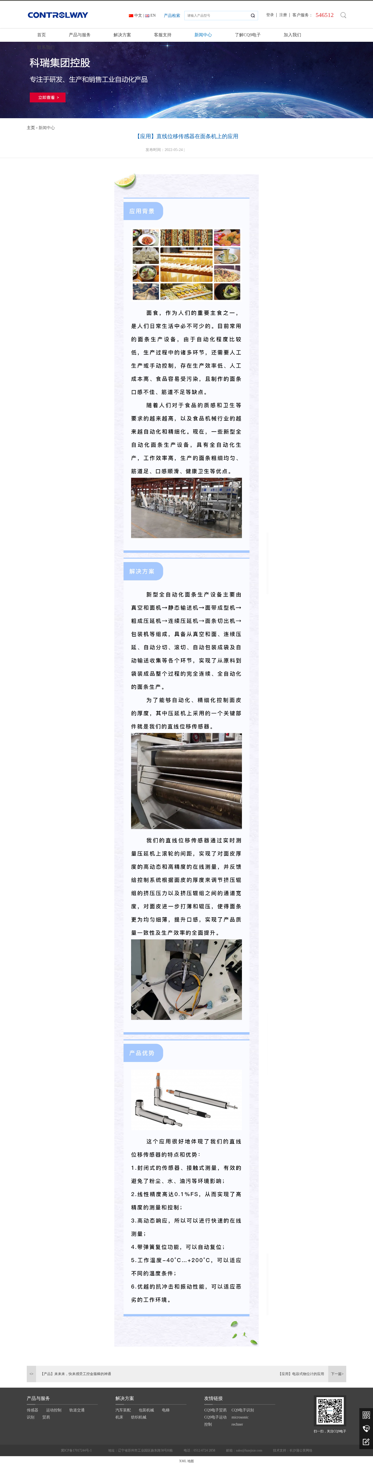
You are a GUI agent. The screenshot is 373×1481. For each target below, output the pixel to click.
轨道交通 (77, 1410)
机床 (119, 1417)
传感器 (32, 1410)
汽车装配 (123, 1410)
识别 (30, 1417)
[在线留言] (366, 1442)
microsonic (240, 1417)
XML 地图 (186, 1461)
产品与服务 (80, 34)
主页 (31, 128)
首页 (41, 34)
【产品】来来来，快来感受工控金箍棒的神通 (75, 1374)
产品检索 (172, 15)
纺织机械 (138, 1417)
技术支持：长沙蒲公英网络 (292, 1450)
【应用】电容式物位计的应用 (301, 1374)
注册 (283, 15)
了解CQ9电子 (248, 34)
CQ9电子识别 (243, 1410)
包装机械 (146, 1410)
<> (31, 1374)
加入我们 (292, 34)
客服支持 (162, 34)
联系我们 (46, 47)
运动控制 (53, 1410)
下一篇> (337, 1374)
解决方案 (122, 34)
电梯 (166, 1410)
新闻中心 (203, 34)
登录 (270, 15)
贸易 (46, 1417)
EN (153, 15)
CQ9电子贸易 (215, 1410)
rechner (237, 1424)
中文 (138, 15)
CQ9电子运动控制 (215, 1420)
